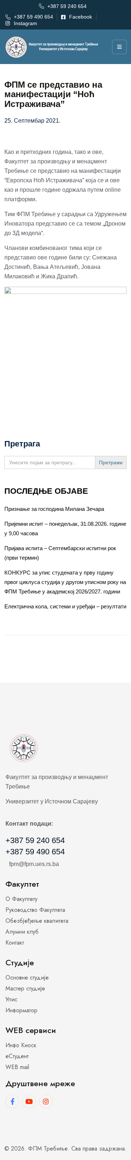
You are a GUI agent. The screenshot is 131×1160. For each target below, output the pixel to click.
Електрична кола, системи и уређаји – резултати (65, 606)
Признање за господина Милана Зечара (54, 509)
